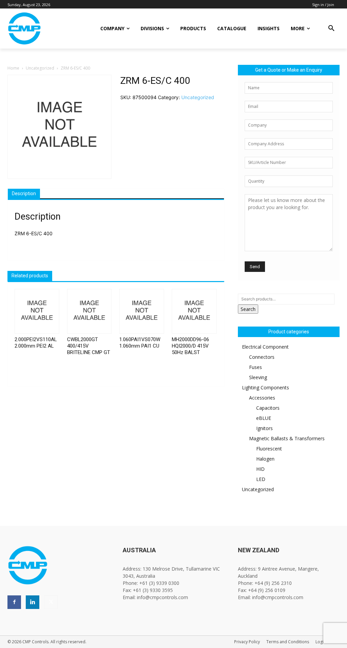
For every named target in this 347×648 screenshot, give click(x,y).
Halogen (265, 459)
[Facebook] (14, 602)
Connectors (261, 357)
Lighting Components (265, 387)
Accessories (262, 397)
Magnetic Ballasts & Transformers (287, 438)
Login (320, 642)
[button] (331, 28)
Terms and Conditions (287, 642)
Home (13, 68)
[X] (51, 602)
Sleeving (258, 377)
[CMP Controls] (44, 28)
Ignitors (264, 428)
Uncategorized (40, 68)
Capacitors (268, 408)
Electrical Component (265, 347)
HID (260, 469)
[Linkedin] (32, 602)
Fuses (255, 367)
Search (248, 309)
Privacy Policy (247, 642)
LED (260, 479)
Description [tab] (24, 193)
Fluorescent (269, 448)
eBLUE (263, 418)
